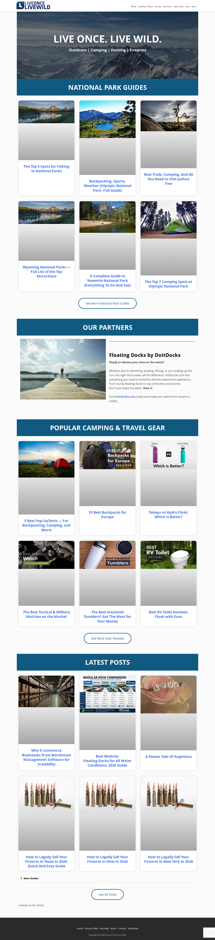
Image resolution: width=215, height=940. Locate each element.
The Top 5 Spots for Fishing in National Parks (46, 168)
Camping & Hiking (145, 7)
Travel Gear (167, 7)
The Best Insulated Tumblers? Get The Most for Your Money (107, 617)
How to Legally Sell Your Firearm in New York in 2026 (168, 859)
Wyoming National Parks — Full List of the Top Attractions (46, 272)
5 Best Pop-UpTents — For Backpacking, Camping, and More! (46, 525)
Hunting (157, 7)
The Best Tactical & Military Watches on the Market (46, 614)
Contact (122, 928)
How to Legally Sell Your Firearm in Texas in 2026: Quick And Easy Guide (46, 861)
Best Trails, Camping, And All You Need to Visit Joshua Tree (168, 179)
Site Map (104, 928)
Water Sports (179, 7)
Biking (133, 7)
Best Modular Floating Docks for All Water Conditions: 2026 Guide (107, 761)
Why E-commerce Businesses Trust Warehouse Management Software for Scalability (46, 757)
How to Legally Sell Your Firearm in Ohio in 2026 (107, 859)
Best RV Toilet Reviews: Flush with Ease (168, 614)
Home (80, 928)
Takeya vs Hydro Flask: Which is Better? (168, 514)
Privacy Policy (91, 928)
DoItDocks (133, 928)
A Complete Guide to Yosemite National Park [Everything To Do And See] (107, 281)
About (193, 7)
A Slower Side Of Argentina (168, 756)
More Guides (31, 878)
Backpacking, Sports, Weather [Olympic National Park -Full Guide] (107, 186)
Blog (188, 7)
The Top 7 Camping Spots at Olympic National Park (168, 284)
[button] (107, 878)
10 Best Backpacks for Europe (107, 514)
